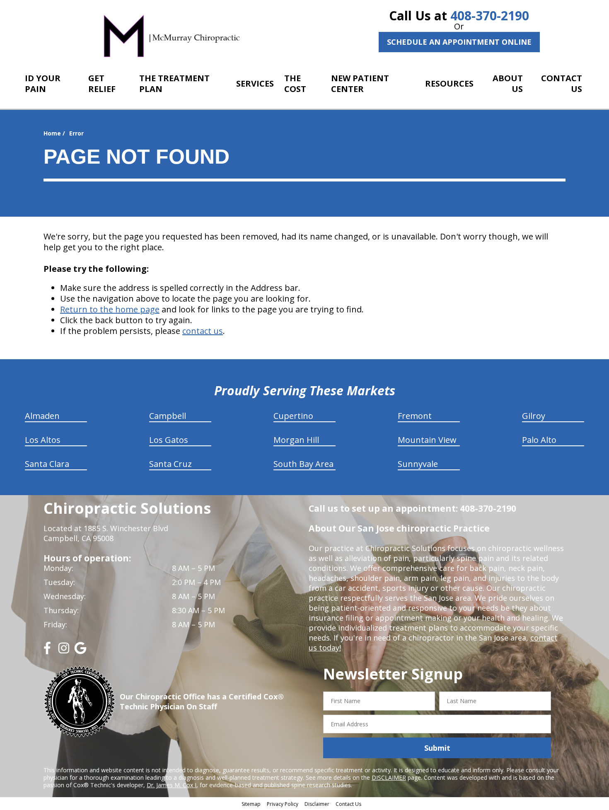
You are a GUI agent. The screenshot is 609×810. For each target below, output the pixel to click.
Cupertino (293, 415)
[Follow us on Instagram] (64, 651)
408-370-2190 (489, 15)
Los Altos (42, 439)
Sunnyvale (418, 463)
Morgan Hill (296, 439)
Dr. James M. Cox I (171, 785)
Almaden (42, 415)
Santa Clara (47, 463)
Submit (437, 748)
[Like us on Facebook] (47, 651)
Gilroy (533, 415)
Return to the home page (110, 309)
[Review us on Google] (80, 651)
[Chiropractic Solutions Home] (172, 35)
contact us (202, 330)
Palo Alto (539, 439)
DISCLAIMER (389, 777)
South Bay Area (303, 463)
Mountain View (427, 439)
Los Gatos (168, 439)
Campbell (167, 415)
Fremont (415, 415)
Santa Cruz (170, 463)
